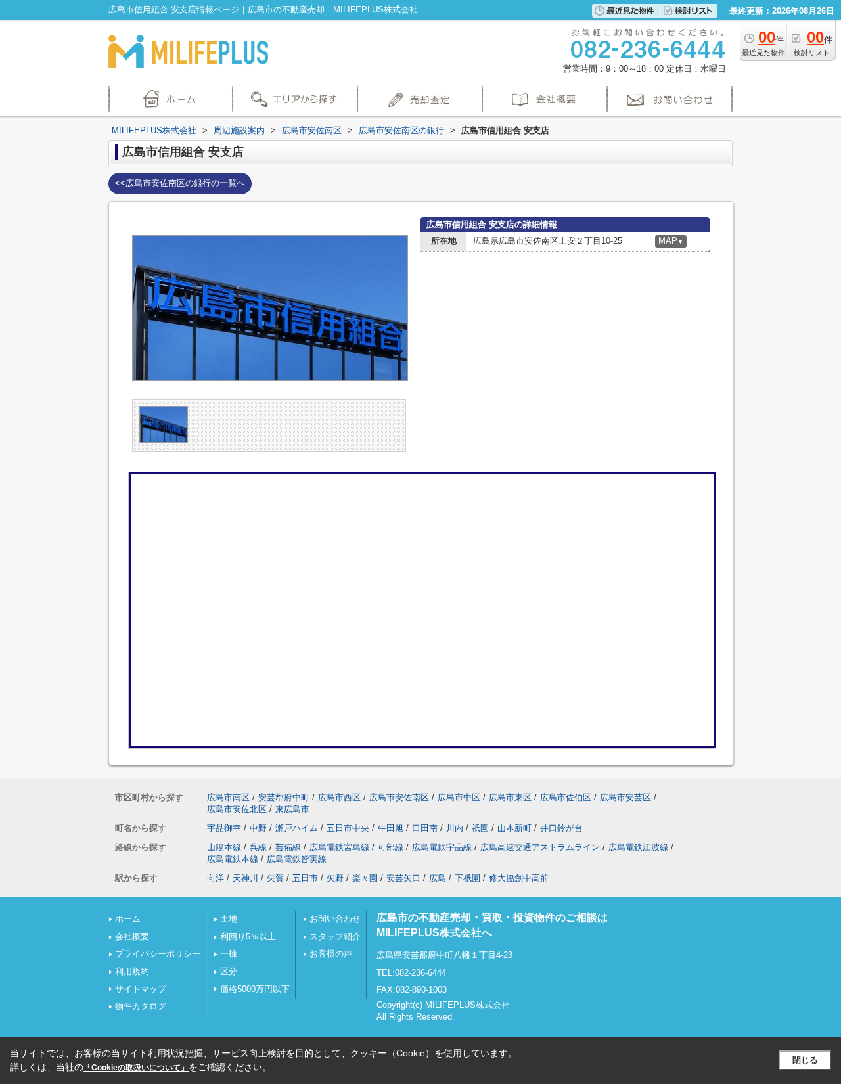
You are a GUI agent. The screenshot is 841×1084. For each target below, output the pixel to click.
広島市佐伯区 (565, 797)
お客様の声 (330, 954)
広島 (437, 878)
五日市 (305, 878)
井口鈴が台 (561, 828)
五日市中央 (348, 828)
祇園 (480, 828)
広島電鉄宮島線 (339, 847)
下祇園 (467, 878)
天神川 (245, 878)
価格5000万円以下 (255, 989)
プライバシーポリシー (157, 954)
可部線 (390, 847)
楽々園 (365, 878)
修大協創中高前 (519, 878)
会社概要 (132, 936)
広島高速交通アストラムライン (540, 847)
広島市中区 (459, 797)
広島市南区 (228, 797)
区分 (228, 971)
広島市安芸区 (625, 797)
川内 (454, 828)
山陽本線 (224, 847)
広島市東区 (510, 797)
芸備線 (288, 847)
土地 (228, 919)
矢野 (335, 878)
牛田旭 (390, 828)
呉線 (258, 847)
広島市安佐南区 (399, 797)
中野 (258, 828)
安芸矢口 (403, 878)
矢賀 (275, 878)
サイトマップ (140, 989)
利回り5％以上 (248, 936)
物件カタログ (140, 1006)
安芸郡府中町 (283, 797)
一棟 (228, 954)
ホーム (128, 919)
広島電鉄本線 (232, 859)
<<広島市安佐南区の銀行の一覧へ (180, 183)
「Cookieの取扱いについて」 (136, 1067)
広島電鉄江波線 (638, 847)
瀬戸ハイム (296, 828)
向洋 (215, 878)
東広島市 (292, 809)
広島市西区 (339, 797)
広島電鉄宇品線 (442, 847)
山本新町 (514, 828)
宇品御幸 (224, 828)
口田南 (425, 828)
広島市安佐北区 (237, 809)
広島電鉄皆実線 (297, 859)
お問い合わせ (335, 919)
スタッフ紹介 (335, 936)
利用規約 (132, 971)
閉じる (805, 1060)
